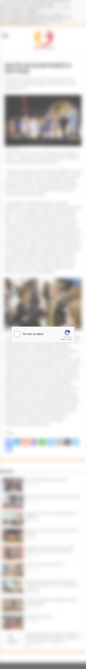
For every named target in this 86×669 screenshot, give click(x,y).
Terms (69, 339)
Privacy (63, 339)
